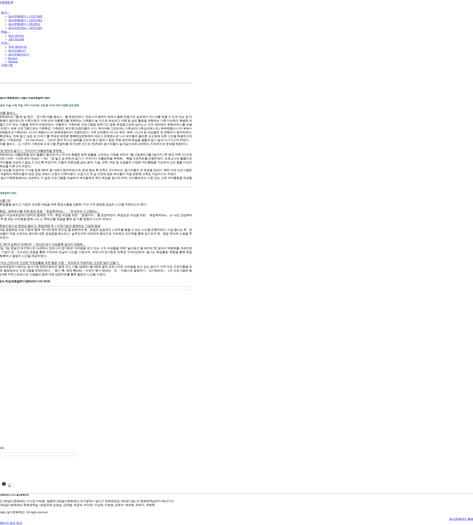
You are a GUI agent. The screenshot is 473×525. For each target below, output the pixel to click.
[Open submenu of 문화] (8, 32)
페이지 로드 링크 (11, 522)
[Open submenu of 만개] (8, 43)
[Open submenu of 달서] (8, 13)
